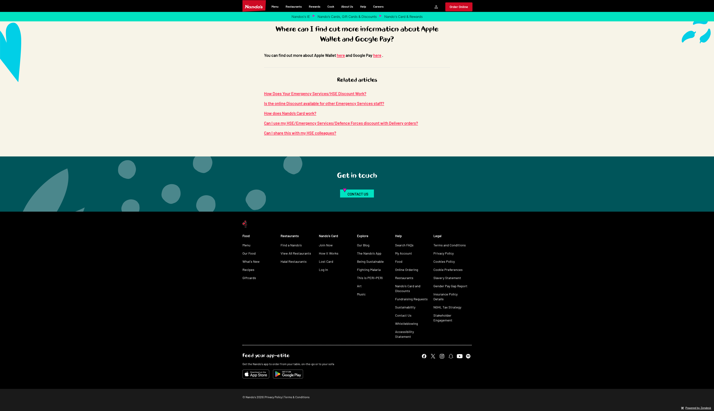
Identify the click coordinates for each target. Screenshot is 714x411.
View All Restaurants (296, 253)
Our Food (249, 253)
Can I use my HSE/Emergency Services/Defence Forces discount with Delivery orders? (341, 123)
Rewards (314, 6)
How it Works (328, 253)
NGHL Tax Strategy (447, 307)
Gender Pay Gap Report (450, 286)
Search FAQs (404, 245)
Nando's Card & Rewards (403, 17)
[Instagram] (442, 356)
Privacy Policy (443, 253)
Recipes (248, 270)
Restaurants (294, 6)
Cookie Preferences (448, 270)
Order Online (459, 7)
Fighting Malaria (369, 270)
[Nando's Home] (254, 6)
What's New (251, 261)
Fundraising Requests (411, 299)
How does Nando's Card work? (290, 113)
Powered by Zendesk (698, 408)
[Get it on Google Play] (288, 374)
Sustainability (405, 307)
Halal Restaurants (294, 261)
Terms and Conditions (449, 245)
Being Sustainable (370, 261)
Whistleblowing (406, 323)
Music (361, 294)
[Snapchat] (451, 356)
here (341, 55)
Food (398, 261)
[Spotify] (468, 356)
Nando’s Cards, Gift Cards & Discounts (347, 17)
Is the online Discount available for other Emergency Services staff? (324, 103)
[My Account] (436, 6)
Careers (378, 6)
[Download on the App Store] (255, 374)
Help (363, 6)
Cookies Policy (444, 261)
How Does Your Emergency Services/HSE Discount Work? (315, 93)
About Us (347, 6)
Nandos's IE (301, 17)
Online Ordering (406, 270)
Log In (323, 270)
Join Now (326, 245)
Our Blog (363, 245)
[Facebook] (424, 356)
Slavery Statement (447, 278)
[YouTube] (460, 356)
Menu (275, 6)
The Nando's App (369, 253)
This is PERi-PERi (370, 278)
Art (359, 286)
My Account (403, 253)
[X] (433, 356)
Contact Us (403, 315)
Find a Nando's (291, 245)
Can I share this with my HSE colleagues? (300, 132)
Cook (330, 6)
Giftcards (249, 278)
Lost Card (326, 261)
